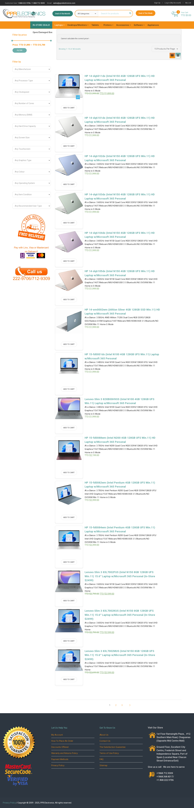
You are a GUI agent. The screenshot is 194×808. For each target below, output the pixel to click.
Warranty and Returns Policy (64, 753)
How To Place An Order (62, 741)
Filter (19, 50)
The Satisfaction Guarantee (112, 747)
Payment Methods (59, 759)
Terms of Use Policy (109, 753)
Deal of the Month (62, 13)
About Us (104, 734)
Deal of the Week (146, 13)
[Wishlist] (74, 80)
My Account (57, 734)
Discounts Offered (59, 747)
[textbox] (30, 69)
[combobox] (31, 69)
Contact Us (105, 741)
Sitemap (103, 765)
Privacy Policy (57, 765)
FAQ (101, 759)
